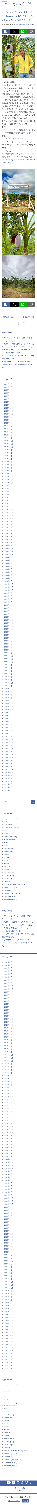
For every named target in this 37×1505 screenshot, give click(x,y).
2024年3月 (8, 468)
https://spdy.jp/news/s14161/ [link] (12, 151)
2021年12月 (8, 548)
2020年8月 (8, 596)
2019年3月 (8, 647)
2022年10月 (8, 519)
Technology (8, 878)
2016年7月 (8, 719)
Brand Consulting (10, 837)
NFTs (6, 861)
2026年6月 (8, 390)
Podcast (7, 867)
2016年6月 (8, 722)
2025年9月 (8, 417)
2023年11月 (8, 480)
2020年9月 (8, 593)
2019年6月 (8, 638)
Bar (5, 831)
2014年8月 (8, 745)
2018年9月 (8, 665)
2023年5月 (8, 498)
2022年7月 (8, 527)
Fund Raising (9, 849)
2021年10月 (8, 554)
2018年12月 (8, 656)
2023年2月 (8, 507)
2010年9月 (8, 775)
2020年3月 (8, 611)
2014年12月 (8, 739)
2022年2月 (8, 542)
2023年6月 (8, 495)
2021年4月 (8, 572)
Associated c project (11, 828)
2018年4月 (8, 680)
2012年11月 (8, 754)
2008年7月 (8, 787)
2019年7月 (8, 635)
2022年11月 (8, 515)
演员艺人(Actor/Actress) (13, 893)
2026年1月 (8, 405)
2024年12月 (8, 441)
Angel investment (10, 819)
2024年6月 (8, 459)
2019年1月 (8, 653)
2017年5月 (8, 695)
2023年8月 (8, 489)
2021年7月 (8, 563)
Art (5, 822)
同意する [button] (25, 1501)
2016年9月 (8, 713)
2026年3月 (8, 399)
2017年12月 (8, 683)
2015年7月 (8, 736)
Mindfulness (8, 852)
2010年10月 (8, 772)
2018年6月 (8, 674)
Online (6, 864)
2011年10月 (8, 757)
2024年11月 (8, 444)
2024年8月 (8, 453)
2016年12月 (8, 704)
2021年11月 (8, 551)
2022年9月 (8, 521)
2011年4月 (8, 763)
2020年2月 (8, 614)
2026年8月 (8, 384)
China (6, 843)
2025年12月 (8, 408)
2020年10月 (8, 590)
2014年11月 (8, 742)
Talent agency (9, 875)
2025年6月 (8, 423)
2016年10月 (8, 710)
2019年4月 (8, 644)
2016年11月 (8, 707)
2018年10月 (8, 662)
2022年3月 (8, 539)
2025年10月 (8, 414)
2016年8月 (8, 716)
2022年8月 (8, 524)
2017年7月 (8, 689)
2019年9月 (8, 629)
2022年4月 (8, 536)
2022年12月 (8, 512)
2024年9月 (8, 450)
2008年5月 (8, 790)
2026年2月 (8, 402)
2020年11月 (8, 587)
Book (6, 834)
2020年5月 (8, 605)
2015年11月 (8, 731)
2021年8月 (8, 560)
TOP (4, 3)
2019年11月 (8, 623)
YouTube (7, 881)
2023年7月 (8, 492)
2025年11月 (8, 411)
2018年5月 (8, 677)
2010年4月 (8, 781)
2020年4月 (8, 608)
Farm (27, 24)
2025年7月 (8, 420)
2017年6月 (8, 692)
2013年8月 (8, 751)
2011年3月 (8, 766)
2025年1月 (8, 438)
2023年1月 (8, 509)
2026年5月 (8, 393)
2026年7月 (8, 387)
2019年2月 (8, 650)
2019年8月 (8, 632)
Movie (6, 855)
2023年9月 (8, 486)
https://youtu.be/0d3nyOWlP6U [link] (13, 139)
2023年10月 (8, 483)
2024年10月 (8, 447)
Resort (6, 869)
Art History (8, 825)
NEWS (32, 24)
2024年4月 (8, 465)
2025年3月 (8, 432)
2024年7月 (8, 456)
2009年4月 (8, 784)
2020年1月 (8, 617)
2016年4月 (8, 724)
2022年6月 (8, 530)
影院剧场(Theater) (11, 887)
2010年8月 (8, 778)
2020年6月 (8, 602)
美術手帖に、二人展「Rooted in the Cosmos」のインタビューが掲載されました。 (17, 365)
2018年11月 (8, 659)
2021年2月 (8, 578)
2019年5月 (8, 641)
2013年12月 (8, 748)
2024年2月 (8, 471)
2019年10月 (8, 626)
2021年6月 (8, 566)
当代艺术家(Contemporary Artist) (16, 884)
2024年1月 (8, 474)
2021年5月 (8, 569)
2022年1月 (8, 545)
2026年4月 (8, 396)
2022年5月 (8, 533)
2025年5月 (8, 426)
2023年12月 (8, 477)
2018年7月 (8, 671)
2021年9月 (8, 557)
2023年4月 (8, 501)
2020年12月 (8, 584)
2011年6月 (8, 760)
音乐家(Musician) (10, 896)
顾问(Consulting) (10, 899)
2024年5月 (8, 462)
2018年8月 (8, 668)
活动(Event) (8, 890)
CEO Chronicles (20, 24)
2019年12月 (8, 620)
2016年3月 (8, 728)
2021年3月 (8, 575)
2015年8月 (8, 734)
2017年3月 (8, 698)
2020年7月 (8, 599)
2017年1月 (8, 701)
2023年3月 (8, 504)
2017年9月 (8, 686)
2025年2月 (8, 435)
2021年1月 (8, 581)
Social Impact (9, 872)
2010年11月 (8, 769)
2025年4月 (8, 429)
